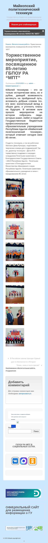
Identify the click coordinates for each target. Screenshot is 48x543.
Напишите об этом (13, 426)
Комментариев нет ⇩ (13, 86)
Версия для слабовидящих (23, 24)
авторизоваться (25, 394)
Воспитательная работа (20, 44)
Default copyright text (13, 538)
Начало (8, 44)
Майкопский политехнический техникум (24, 9)
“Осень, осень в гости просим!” (28, 365)
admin (31, 83)
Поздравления (11, 371)
